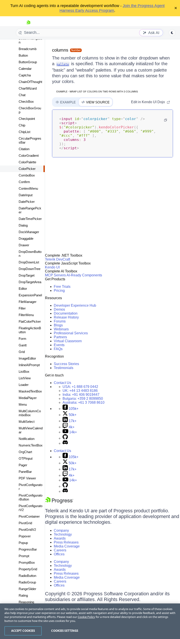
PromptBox (27, 562)
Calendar (25, 68)
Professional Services (71, 333)
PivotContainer (29, 516)
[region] (90, 621)
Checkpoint (27, 119)
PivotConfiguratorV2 (30, 508)
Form (22, 338)
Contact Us (62, 383)
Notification (26, 439)
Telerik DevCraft (57, 259)
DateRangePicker (30, 210)
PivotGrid (25, 523)
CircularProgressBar (30, 140)
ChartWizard (28, 88)
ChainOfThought (30, 82)
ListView (25, 378)
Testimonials (63, 368)
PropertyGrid (28, 569)
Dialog (23, 225)
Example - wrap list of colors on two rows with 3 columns (97, 91)
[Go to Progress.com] (59, 502)
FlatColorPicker (30, 321)
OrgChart (25, 452)
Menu (23, 404)
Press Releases (66, 542)
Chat (22, 95)
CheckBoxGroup (30, 110)
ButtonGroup (28, 62)
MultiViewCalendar (31, 430)
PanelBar (25, 471)
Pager (23, 465)
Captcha (25, 75)
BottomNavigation (30, 40)
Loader (24, 385)
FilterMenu (26, 315)
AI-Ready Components (84, 275)
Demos (59, 309)
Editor (23, 288)
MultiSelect (26, 421)
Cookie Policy (86, 617)
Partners (60, 337)
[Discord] (65, 443)
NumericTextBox (31, 445)
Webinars (61, 329)
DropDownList (29, 262)
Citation (24, 149)
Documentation (65, 313)
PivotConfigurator (30, 487)
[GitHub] (65, 438)
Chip (22, 125)
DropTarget (26, 275)
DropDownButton (30, 253)
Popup (23, 543)
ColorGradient (29, 155)
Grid (22, 352)
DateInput (25, 195)
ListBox (24, 371)
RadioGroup (27, 582)
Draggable (26, 238)
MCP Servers (55, 275)
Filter (22, 308)
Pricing (59, 290)
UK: (80, 390)
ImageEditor (27, 358)
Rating (23, 595)
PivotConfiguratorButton (30, 497)
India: (81, 394)
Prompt (24, 556)
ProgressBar (28, 549)
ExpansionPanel (30, 295)
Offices (59, 554)
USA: (80, 387)
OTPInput (25, 458)
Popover (25, 536)
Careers (60, 550)
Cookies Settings (64, 631)
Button (23, 55)
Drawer (24, 245)
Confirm (24, 182)
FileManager (27, 302)
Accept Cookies (23, 631)
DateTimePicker (30, 219)
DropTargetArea (30, 282)
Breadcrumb (27, 49)
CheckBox (26, 101)
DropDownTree (29, 269)
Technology (63, 534)
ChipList (24, 132)
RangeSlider (27, 589)
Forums (60, 321)
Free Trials (62, 286)
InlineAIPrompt (29, 365)
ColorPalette (27, 162)
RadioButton (27, 576)
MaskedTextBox (30, 391)
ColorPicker (27, 169)
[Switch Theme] (172, 32)
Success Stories (66, 364)
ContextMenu (28, 188)
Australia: (83, 402)
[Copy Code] (165, 120)
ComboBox (27, 175)
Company (61, 530)
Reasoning (26, 602)
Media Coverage (67, 546)
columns (60, 50)
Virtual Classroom (68, 341)
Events (59, 345)
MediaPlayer (28, 398)
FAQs (58, 349)
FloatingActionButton (30, 330)
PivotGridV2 (27, 529)
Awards (60, 538)
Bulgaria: (83, 398)
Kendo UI (52, 267)
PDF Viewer (27, 478)
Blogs (58, 325)
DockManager (29, 232)
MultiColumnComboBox (30, 413)
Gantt (23, 345)
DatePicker (27, 201)
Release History (66, 317)
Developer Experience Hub (75, 305)
